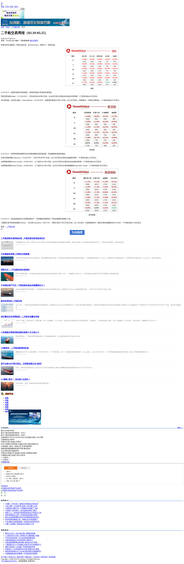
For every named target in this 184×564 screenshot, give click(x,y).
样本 (16, 6)
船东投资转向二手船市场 (11, 301)
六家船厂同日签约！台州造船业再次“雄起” (21, 510)
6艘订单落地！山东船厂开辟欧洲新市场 (20, 547)
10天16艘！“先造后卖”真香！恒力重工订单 (21, 506)
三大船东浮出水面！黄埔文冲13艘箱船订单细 (22, 536)
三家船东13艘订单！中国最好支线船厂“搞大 (21, 508)
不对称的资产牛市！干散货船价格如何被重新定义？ (23, 285)
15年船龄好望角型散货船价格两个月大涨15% (20, 332)
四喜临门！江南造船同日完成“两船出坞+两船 (22, 549)
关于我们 (4, 557)
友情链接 (52, 557)
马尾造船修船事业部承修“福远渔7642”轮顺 (21, 542)
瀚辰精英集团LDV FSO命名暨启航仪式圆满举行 (23, 551)
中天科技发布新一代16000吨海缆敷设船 (20, 538)
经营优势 (44, 557)
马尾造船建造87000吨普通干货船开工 (19, 540)
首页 (2, 27)
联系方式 (12, 557)
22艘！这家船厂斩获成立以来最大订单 (19, 524)
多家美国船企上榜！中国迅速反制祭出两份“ (21, 515)
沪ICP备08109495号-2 (9, 561)
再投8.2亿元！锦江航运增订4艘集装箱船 (20, 533)
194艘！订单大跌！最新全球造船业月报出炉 (21, 504)
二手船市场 (15, 27)
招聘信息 (28, 557)
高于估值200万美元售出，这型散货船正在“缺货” (21, 364)
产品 (7, 6)
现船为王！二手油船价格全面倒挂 (15, 270)
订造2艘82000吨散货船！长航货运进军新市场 (22, 522)
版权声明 (20, 557)
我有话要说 (34, 40)
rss (2, 3)
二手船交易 (10, 227)
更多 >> (180, 428)
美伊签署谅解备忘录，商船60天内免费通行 (21, 519)
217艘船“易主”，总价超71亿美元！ (16, 379)
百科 (11, 6)
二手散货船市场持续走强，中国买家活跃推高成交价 (23, 238)
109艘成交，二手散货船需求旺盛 (15, 348)
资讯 (2, 6)
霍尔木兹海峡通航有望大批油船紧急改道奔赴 (22, 517)
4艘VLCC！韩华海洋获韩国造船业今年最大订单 (23, 513)
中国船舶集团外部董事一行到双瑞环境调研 (21, 553)
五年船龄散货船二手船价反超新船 (15, 254)
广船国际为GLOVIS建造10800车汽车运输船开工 (23, 544)
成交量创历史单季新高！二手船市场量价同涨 (20, 317)
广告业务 (36, 557)
